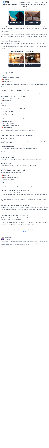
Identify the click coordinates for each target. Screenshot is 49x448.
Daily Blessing (22, 2)
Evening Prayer (30, 2)
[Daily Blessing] (5, 2)
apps (24, 231)
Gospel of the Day (39, 2)
